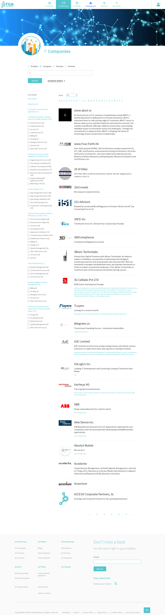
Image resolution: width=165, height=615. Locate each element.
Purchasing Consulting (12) (40, 163)
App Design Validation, (119, 288)
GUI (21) (33, 258)
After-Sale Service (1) (38, 301)
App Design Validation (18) (40, 199)
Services (59, 66)
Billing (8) (33, 136)
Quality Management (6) (39, 267)
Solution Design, (79, 292)
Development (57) (37, 229)
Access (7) (34, 129)
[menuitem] (59, 100)
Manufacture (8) (36, 321)
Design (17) (34, 245)
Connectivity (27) (36, 132)
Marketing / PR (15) (37, 183)
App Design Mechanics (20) (40, 196)
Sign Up (100, 569)
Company (47, 66)
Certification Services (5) (39, 270)
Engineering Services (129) (40, 160)
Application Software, (114, 294)
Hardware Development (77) (41, 169)
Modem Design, (88, 290)
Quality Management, (84, 294)
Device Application (80, 395)
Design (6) (34, 314)
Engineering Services (120, 314)
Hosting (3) (34, 139)
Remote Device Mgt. (128, 393)
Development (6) (36, 318)
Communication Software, (97, 354)
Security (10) (35, 254)
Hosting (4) (34, 291)
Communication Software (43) (41, 235)
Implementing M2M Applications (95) (37, 179)
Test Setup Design (107, 314)
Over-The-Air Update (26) (39, 219)
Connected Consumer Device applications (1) (38, 110)
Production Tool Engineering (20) (41, 206)
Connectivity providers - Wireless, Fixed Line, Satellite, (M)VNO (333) (39, 118)
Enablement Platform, (124, 292)
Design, (134, 292)
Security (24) (35, 225)
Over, (102, 292)
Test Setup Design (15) (39, 202)
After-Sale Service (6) (38, 148)
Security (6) (34, 145)
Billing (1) (33, 288)
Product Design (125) (35, 189)
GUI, (75, 294)
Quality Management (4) (39, 248)
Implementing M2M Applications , (101, 288)
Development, (132, 352)
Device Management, (99, 294)
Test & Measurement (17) (36, 263)
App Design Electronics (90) (40, 193)
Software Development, (82, 288)
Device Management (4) (39, 273)
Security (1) (34, 298)
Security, (125, 352)
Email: (96, 557)
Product (34, 66)
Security (128, 354)
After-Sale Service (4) (38, 251)
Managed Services (104, 296)
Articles (71, 66)
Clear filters (32, 99)
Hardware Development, (96, 352)
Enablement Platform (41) (40, 238)
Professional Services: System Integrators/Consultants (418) (38, 155)
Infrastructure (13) (37, 123)
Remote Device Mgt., (125, 290)
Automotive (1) (33, 104)
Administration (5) (37, 126)
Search (35, 80)
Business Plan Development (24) (41, 174)
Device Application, (112, 290)
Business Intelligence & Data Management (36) (37, 283)
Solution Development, (92, 292)
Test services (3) (36, 277)
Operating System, (99, 290)
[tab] (49, 4)
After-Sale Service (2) (38, 327)
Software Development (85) (40, 166)
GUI (96, 296)
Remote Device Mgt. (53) (39, 222)
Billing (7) (33, 242)
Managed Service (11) (38, 142)
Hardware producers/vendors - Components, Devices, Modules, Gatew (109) (39, 309)
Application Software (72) (40, 232)
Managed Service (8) (38, 294)
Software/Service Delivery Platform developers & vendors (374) (40, 214)
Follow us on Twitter (102, 584)
